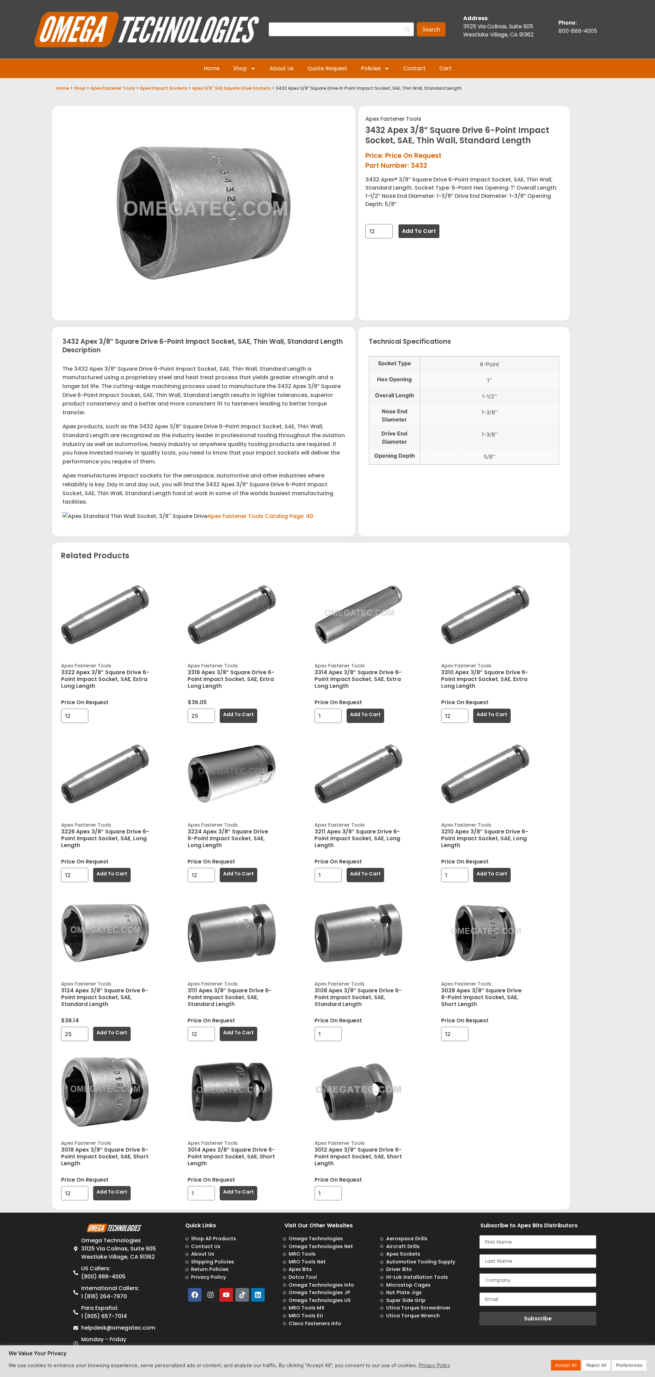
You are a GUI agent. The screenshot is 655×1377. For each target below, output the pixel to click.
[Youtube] (226, 1295)
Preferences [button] (629, 1365)
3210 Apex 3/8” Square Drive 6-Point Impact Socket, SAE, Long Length (484, 838)
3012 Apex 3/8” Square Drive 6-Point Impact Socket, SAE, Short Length (358, 1156)
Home (212, 68)
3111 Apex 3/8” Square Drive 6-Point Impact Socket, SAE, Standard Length (230, 997)
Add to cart (419, 231)
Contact (414, 68)
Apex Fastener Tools (112, 88)
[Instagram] (210, 1295)
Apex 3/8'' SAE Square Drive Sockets (231, 88)
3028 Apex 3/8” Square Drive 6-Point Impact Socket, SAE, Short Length (481, 997)
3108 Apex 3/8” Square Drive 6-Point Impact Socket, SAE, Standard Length (358, 997)
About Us (282, 68)
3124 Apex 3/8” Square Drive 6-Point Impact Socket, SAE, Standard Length (104, 997)
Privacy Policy (434, 1365)
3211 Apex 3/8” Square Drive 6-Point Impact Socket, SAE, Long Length (357, 838)
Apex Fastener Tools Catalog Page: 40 (260, 516)
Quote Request (327, 68)
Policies (371, 68)
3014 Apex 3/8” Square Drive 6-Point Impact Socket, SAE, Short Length (231, 1156)
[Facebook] (195, 1295)
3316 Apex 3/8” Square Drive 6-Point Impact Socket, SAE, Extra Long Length (231, 679)
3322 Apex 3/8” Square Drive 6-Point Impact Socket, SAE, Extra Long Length (105, 679)
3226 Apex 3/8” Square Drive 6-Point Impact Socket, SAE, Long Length (105, 838)
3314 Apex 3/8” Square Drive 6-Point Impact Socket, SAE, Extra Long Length (358, 679)
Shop (240, 68)
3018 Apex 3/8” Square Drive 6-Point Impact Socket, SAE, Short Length (104, 1156)
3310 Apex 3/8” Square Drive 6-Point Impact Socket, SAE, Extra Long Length (484, 679)
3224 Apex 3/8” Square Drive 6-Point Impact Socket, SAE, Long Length (228, 838)
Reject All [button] (596, 1365)
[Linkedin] (258, 1295)
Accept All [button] (566, 1365)
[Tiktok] (242, 1295)
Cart (445, 68)
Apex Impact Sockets (163, 88)
